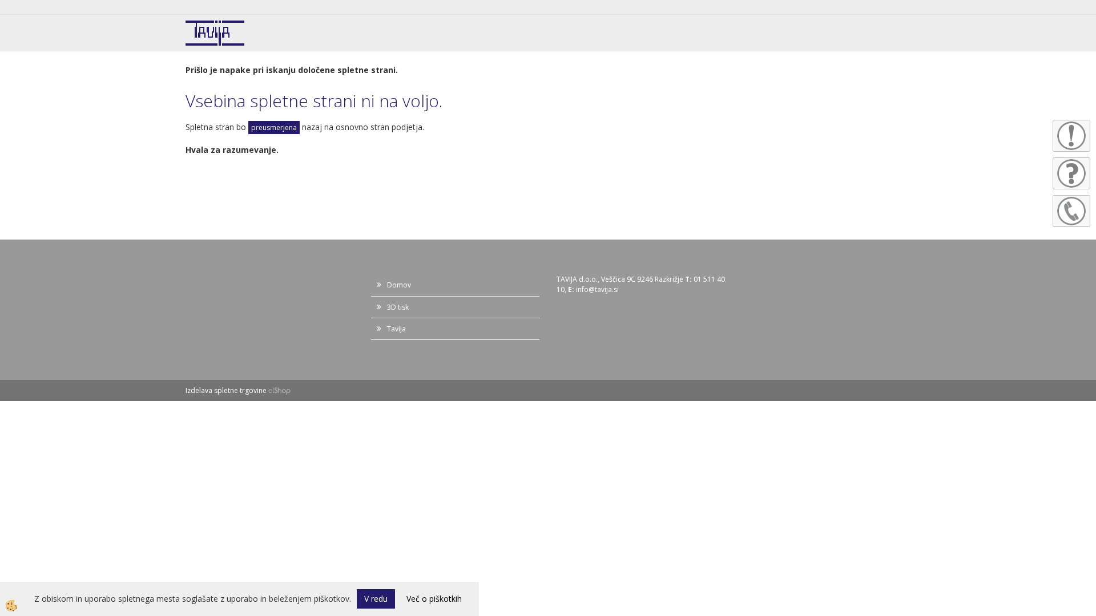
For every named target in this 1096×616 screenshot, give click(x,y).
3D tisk (398, 307)
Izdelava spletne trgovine (226, 390)
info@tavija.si (597, 289)
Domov (399, 285)
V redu (376, 598)
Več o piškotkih (434, 598)
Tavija (396, 329)
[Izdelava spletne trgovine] (279, 390)
